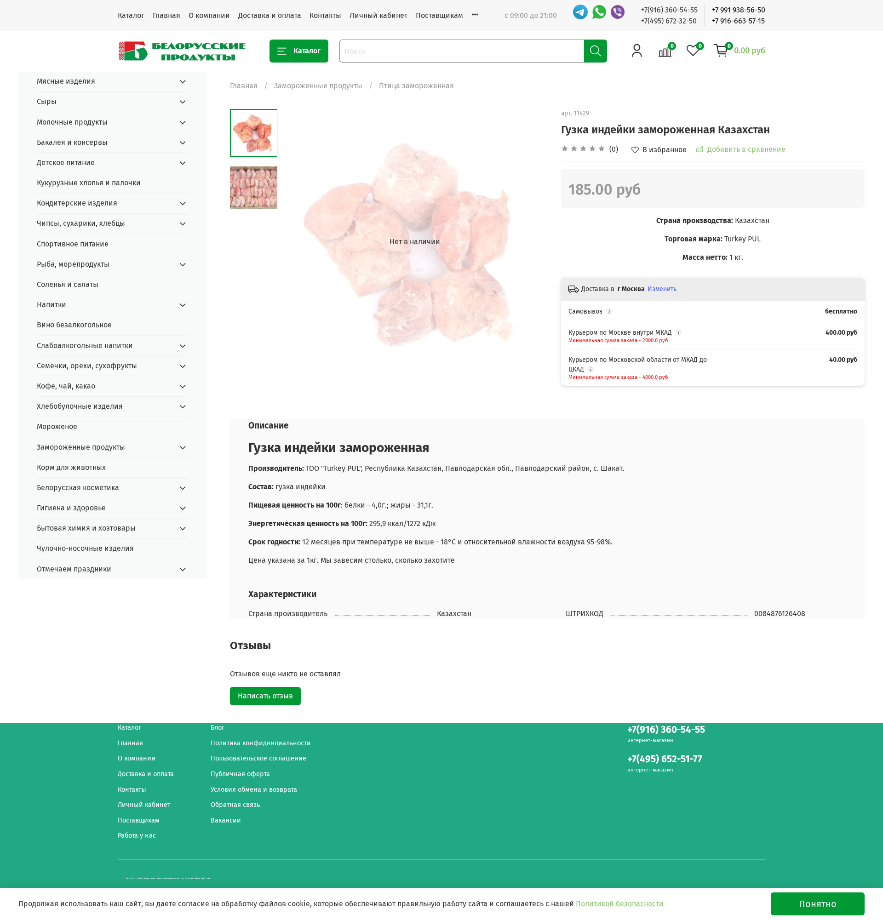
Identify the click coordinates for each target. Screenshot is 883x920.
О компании (209, 15)
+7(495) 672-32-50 (669, 21)
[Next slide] (529, 242)
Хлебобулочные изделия (80, 406)
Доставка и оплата (269, 15)
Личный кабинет (378, 15)
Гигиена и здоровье (71, 507)
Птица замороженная (416, 85)
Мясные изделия (66, 81)
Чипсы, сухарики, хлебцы (81, 223)
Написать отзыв (265, 695)
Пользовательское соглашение (258, 758)
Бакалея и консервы (72, 142)
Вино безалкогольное (74, 324)
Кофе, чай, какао (66, 386)
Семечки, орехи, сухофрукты (87, 365)
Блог (217, 727)
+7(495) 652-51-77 (664, 759)
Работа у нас (137, 836)
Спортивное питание (73, 244)
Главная (166, 15)
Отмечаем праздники (74, 569)
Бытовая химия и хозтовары (86, 528)
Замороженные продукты (318, 85)
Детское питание (66, 162)
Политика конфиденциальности (261, 743)
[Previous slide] (300, 242)
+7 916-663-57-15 (738, 21)
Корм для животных (71, 467)
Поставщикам (439, 15)
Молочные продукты (72, 122)
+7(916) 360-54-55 (669, 10)
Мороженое (57, 426)
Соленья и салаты (67, 284)
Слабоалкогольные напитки (85, 345)
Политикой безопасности (620, 903)
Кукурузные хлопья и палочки (89, 182)
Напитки (51, 304)
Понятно (818, 903)
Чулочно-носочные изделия (85, 548)
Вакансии (226, 820)
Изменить (662, 289)
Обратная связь (235, 805)
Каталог (131, 15)
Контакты (325, 15)
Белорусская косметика (78, 487)
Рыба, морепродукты (73, 264)
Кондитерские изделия (77, 203)
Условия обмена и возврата (254, 790)
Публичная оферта (240, 774)
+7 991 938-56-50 (738, 10)
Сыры (47, 101)
